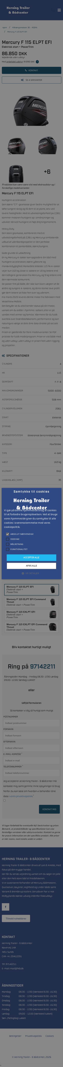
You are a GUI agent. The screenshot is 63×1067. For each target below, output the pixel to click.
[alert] (31, 533)
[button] (31, 573)
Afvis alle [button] (31, 565)
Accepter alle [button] (31, 557)
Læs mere (25, 527)
